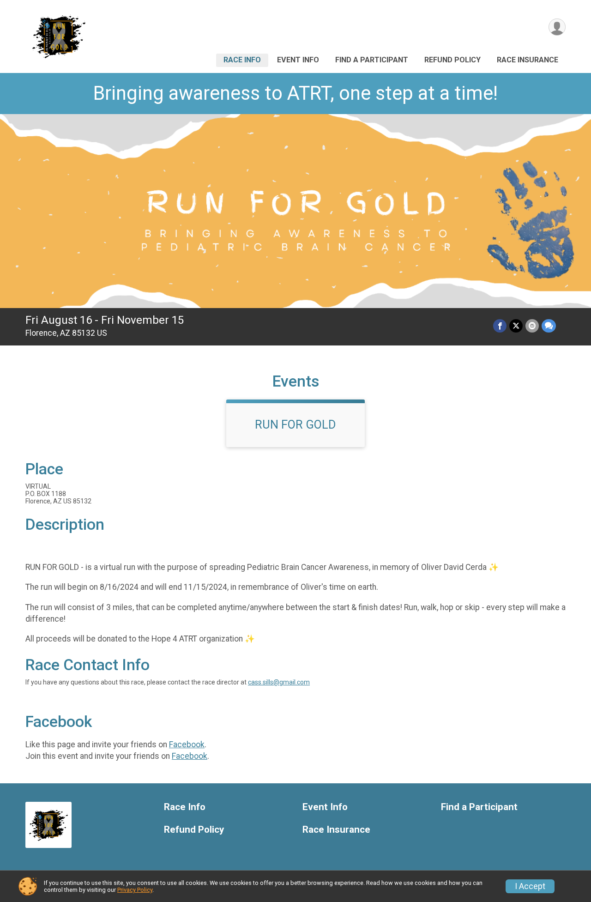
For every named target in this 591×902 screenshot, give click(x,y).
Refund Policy (452, 59)
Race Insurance (527, 59)
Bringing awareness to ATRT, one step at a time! (295, 93)
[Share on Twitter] (516, 326)
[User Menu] (557, 27)
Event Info (298, 59)
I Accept (530, 886)
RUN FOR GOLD (295, 424)
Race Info (242, 59)
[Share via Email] (532, 326)
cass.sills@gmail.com (279, 682)
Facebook (187, 744)
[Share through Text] (549, 326)
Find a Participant (371, 59)
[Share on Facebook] (500, 326)
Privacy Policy (134, 889)
